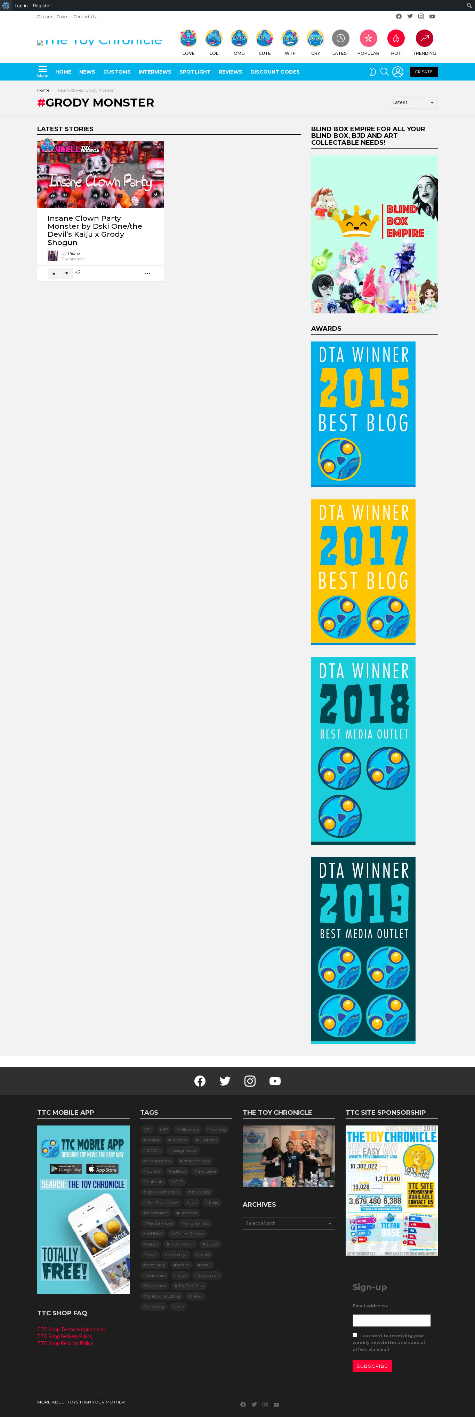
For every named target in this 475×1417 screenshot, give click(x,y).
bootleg (218, 1129)
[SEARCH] (384, 72)
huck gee (201, 1192)
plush (152, 1244)
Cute (265, 53)
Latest (340, 53)
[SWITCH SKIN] (373, 72)
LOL (214, 53)
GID (179, 1181)
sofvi (206, 1264)
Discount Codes (52, 16)
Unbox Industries (163, 1296)
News (87, 72)
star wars (156, 1275)
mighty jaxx (197, 1223)
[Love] (48, 145)
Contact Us (84, 16)
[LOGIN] (397, 72)
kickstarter (157, 1212)
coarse (153, 1139)
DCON (154, 1150)
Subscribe (372, 1366)
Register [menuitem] (42, 5)
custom (179, 1139)
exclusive (207, 1171)
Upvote (54, 273)
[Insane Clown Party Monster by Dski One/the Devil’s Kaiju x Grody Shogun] (100, 174)
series (205, 1254)
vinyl (197, 1296)
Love (189, 53)
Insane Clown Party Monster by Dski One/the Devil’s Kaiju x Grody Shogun (95, 230)
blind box (189, 1129)
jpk (194, 1202)
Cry (315, 53)
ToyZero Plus (191, 1285)
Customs (117, 72)
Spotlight (195, 72)
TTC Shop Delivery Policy (64, 1336)
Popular (368, 53)
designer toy (159, 1160)
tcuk (182, 1275)
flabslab (155, 1181)
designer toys (197, 1160)
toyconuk (156, 1285)
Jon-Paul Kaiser (162, 1202)
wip (180, 1306)
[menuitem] (6, 5)
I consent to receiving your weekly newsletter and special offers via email (389, 1342)
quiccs (212, 1244)
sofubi (183, 1264)
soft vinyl (156, 1264)
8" (165, 1129)
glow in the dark (163, 1192)
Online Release (189, 1233)
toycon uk (209, 1275)
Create (424, 71)
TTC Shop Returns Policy (65, 1343)
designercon (185, 1150)
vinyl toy (155, 1306)
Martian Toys (160, 1223)
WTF (290, 53)
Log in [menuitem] (21, 5)
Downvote (67, 273)
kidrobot (189, 1212)
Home (63, 72)
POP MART (182, 1244)
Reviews (230, 72)
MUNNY (155, 1233)
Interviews (155, 72)
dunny (153, 1171)
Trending (424, 53)
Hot (396, 53)
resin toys (178, 1254)
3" (149, 1129)
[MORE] (147, 273)
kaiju (214, 1202)
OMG (239, 53)
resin (151, 1254)
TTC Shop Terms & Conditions (71, 1329)
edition (179, 1171)
